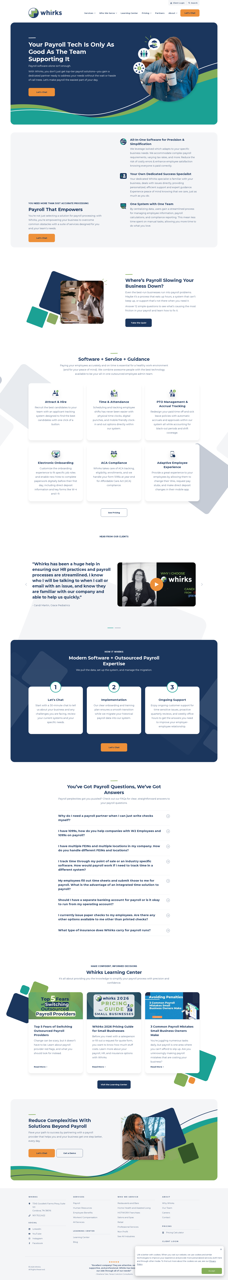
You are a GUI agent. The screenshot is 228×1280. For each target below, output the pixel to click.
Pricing (145, 13)
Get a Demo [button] (69, 1153)
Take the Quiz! (138, 323)
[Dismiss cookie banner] (221, 1249)
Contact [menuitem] (166, 1217)
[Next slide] (202, 584)
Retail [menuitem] (120, 1222)
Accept (211, 1271)
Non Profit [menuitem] (123, 1231)
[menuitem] (177, 3)
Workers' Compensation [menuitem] (85, 1217)
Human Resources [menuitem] (82, 1208)
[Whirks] (47, 13)
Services (88, 13)
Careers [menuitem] (166, 1212)
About (171, 13)
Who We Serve (107, 13)
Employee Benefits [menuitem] (82, 1212)
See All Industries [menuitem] (126, 1236)
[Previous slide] (26, 584)
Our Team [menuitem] (167, 1208)
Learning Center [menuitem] (81, 1237)
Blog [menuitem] (75, 1242)
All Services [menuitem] (78, 1222)
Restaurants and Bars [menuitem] (128, 1203)
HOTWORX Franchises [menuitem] (129, 1212)
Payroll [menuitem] (76, 1203)
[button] (110, 627)
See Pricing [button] (114, 512)
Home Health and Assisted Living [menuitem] (134, 1208)
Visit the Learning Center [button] (114, 1084)
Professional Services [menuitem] (128, 1227)
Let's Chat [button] (190, 13)
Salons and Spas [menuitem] (126, 1217)
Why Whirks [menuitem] (168, 1203)
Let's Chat (114, 747)
